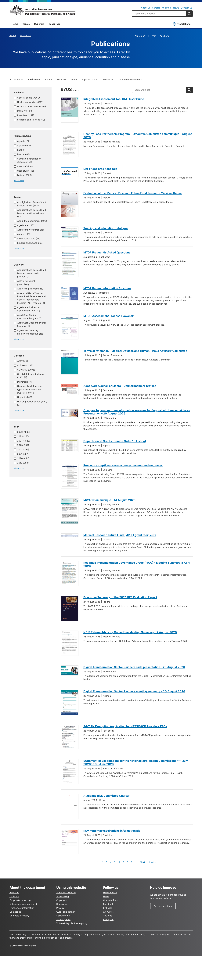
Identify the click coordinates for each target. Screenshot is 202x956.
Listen (142, 35)
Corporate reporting (20, 900)
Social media (63, 915)
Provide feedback (163, 906)
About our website (66, 892)
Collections (107, 79)
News (176, 7)
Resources (54, 24)
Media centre (110, 892)
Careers (156, 7)
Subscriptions (63, 919)
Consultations (110, 900)
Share (166, 35)
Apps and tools (89, 79)
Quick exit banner (65, 911)
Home (15, 24)
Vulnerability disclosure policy (72, 923)
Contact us (186, 7)
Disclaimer (61, 904)
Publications (34, 79)
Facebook (108, 904)
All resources (16, 79)
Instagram (108, 919)
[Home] (42, 10)
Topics (26, 24)
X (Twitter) (108, 911)
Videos (48, 79)
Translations (183, 24)
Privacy (60, 908)
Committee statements (130, 79)
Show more (19, 181)
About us (145, 7)
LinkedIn (107, 908)
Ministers (166, 7)
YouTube (107, 915)
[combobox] (159, 13)
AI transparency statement (23, 904)
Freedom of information (21, 908)
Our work (39, 24)
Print (153, 35)
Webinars (61, 79)
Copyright (61, 900)
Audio (74, 79)
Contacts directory (19, 915)
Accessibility (62, 896)
